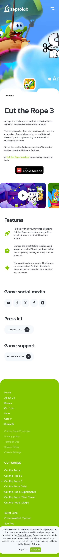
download (15, 329)
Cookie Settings (32, 544)
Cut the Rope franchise (18, 157)
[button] (23, 195)
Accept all (35, 549)
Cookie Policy (24, 535)
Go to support (15, 356)
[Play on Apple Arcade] (29, 170)
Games (10, 95)
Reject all (23, 549)
